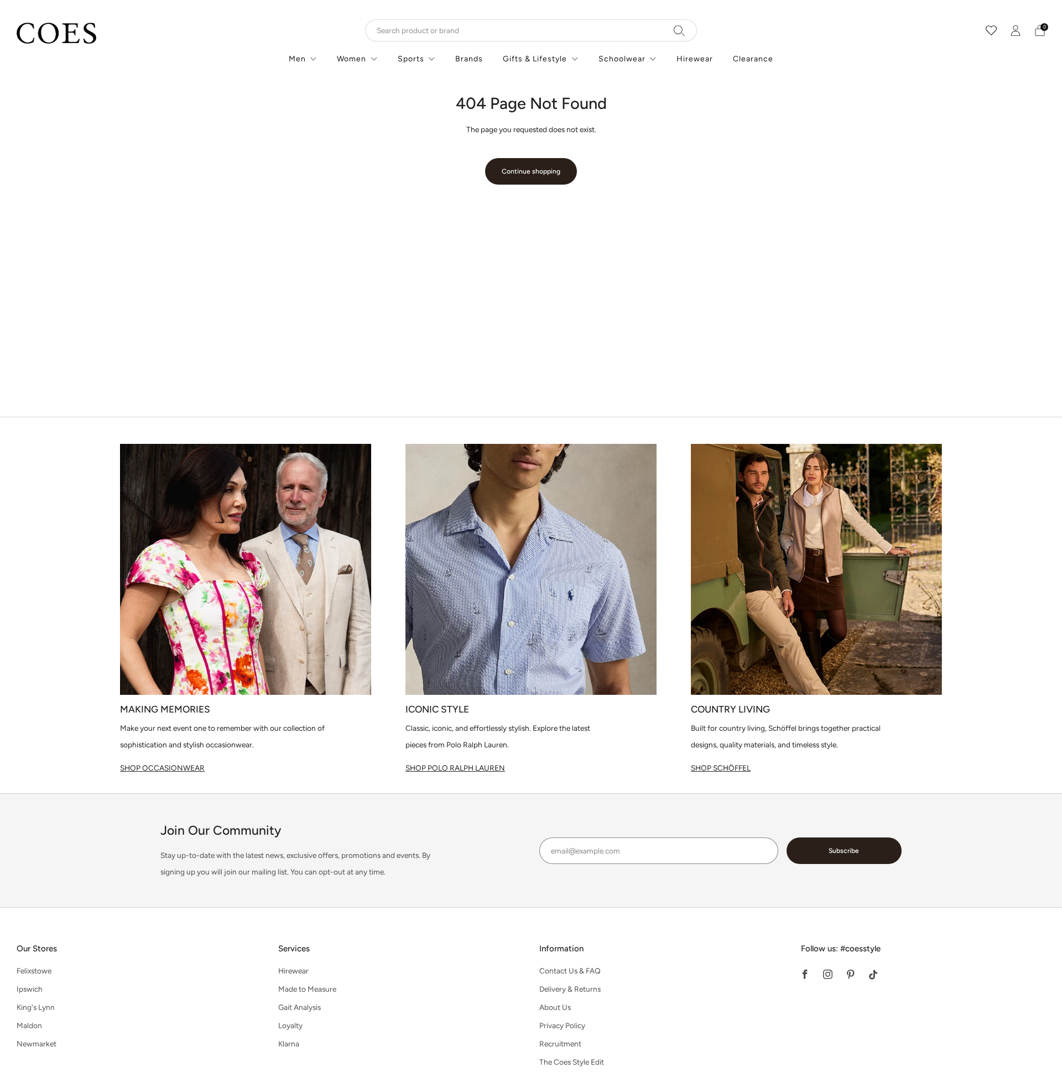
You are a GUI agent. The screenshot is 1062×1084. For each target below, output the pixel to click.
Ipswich (30, 988)
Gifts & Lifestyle (535, 59)
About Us (555, 1007)
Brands (469, 59)
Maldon (29, 1025)
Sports (411, 59)
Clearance (753, 59)
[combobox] (531, 30)
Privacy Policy (562, 1025)
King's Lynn (36, 1007)
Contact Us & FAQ (570, 970)
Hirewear (694, 59)
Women (351, 59)
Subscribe (844, 851)
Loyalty (290, 1025)
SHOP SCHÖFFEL (721, 767)
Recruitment (560, 1043)
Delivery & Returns (570, 988)
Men (297, 59)
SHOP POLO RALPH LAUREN (455, 767)
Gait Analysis (299, 1007)
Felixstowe (34, 970)
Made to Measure (307, 988)
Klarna (288, 1043)
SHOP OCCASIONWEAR (162, 767)
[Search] (679, 30)
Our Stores (37, 949)
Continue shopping (531, 171)
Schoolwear (621, 59)
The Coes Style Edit (571, 1061)
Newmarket (36, 1043)
